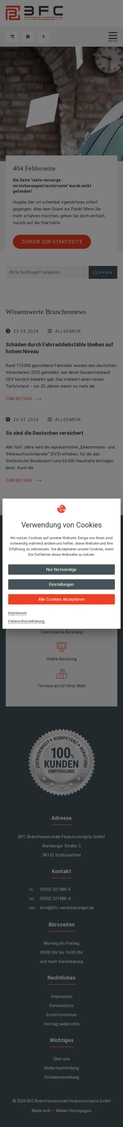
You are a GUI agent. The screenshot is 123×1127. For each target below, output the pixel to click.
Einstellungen (61, 584)
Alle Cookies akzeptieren (61, 599)
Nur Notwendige (61, 569)
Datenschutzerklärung (26, 621)
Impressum (17, 613)
